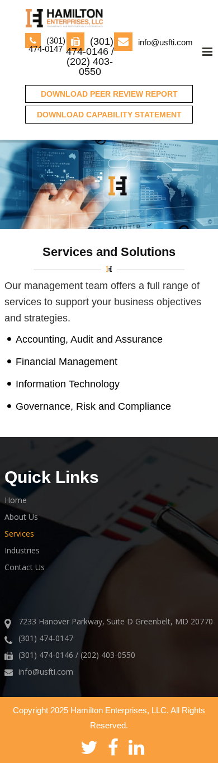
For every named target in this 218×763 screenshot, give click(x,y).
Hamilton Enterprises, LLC (118, 710)
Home (15, 500)
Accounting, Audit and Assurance (89, 339)
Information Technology (68, 384)
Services (19, 533)
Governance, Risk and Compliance (93, 406)
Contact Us (24, 567)
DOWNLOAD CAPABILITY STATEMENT (109, 114)
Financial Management (66, 361)
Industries (22, 550)
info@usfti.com (165, 42)
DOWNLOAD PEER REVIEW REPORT (109, 93)
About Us (21, 516)
